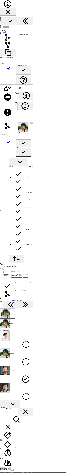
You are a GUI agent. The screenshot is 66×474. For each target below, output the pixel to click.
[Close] (25, 412)
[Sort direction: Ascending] (16, 259)
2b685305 (27, 74)
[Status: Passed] (8, 68)
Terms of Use (27, 472)
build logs (9, 272)
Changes (12, 57)
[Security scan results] (25, 106)
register (15, 300)
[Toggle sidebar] (18, 304)
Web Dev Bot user (13, 278)
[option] (22, 174)
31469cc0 (13, 298)
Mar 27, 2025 (7, 278)
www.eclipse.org (13, 271)
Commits (5, 57)
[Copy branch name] (8, 52)
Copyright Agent (32, 472)
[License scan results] (26, 96)
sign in (18, 300)
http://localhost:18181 (21, 275)
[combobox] (18, 162)
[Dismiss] (8, 12)
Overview (2, 57)
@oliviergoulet (21, 263)
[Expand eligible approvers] (22, 87)
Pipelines (9, 57)
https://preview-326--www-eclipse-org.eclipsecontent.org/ (19, 277)
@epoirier (17, 263)
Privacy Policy (22, 472)
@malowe (14, 263)
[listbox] (21, 211)
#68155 (24, 65)
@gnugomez (28, 263)
